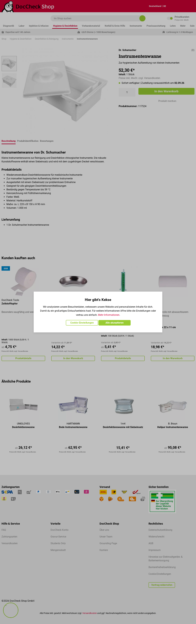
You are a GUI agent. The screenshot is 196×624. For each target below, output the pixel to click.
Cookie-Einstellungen (82, 322)
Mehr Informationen (108, 314)
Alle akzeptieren (115, 322)
